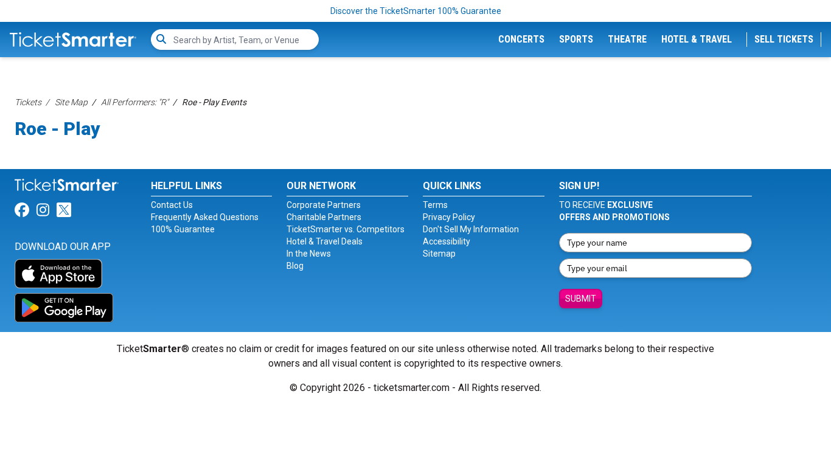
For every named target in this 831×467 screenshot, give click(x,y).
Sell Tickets (783, 39)
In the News (309, 253)
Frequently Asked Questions (205, 217)
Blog (295, 266)
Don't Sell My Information (471, 229)
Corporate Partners (324, 205)
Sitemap (439, 253)
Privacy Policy (449, 217)
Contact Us (172, 205)
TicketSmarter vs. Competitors (346, 229)
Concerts (521, 39)
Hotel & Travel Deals (325, 241)
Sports (576, 39)
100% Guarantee (183, 229)
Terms (435, 205)
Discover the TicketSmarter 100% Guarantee (415, 11)
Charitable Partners (324, 217)
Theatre (627, 39)
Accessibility (446, 241)
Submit (580, 298)
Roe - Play (57, 128)
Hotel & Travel (696, 39)
